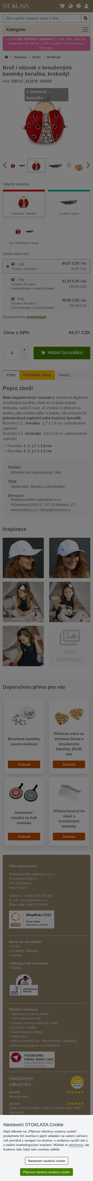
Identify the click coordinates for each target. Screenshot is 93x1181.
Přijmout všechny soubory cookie (46, 1172)
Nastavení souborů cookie (46, 1161)
